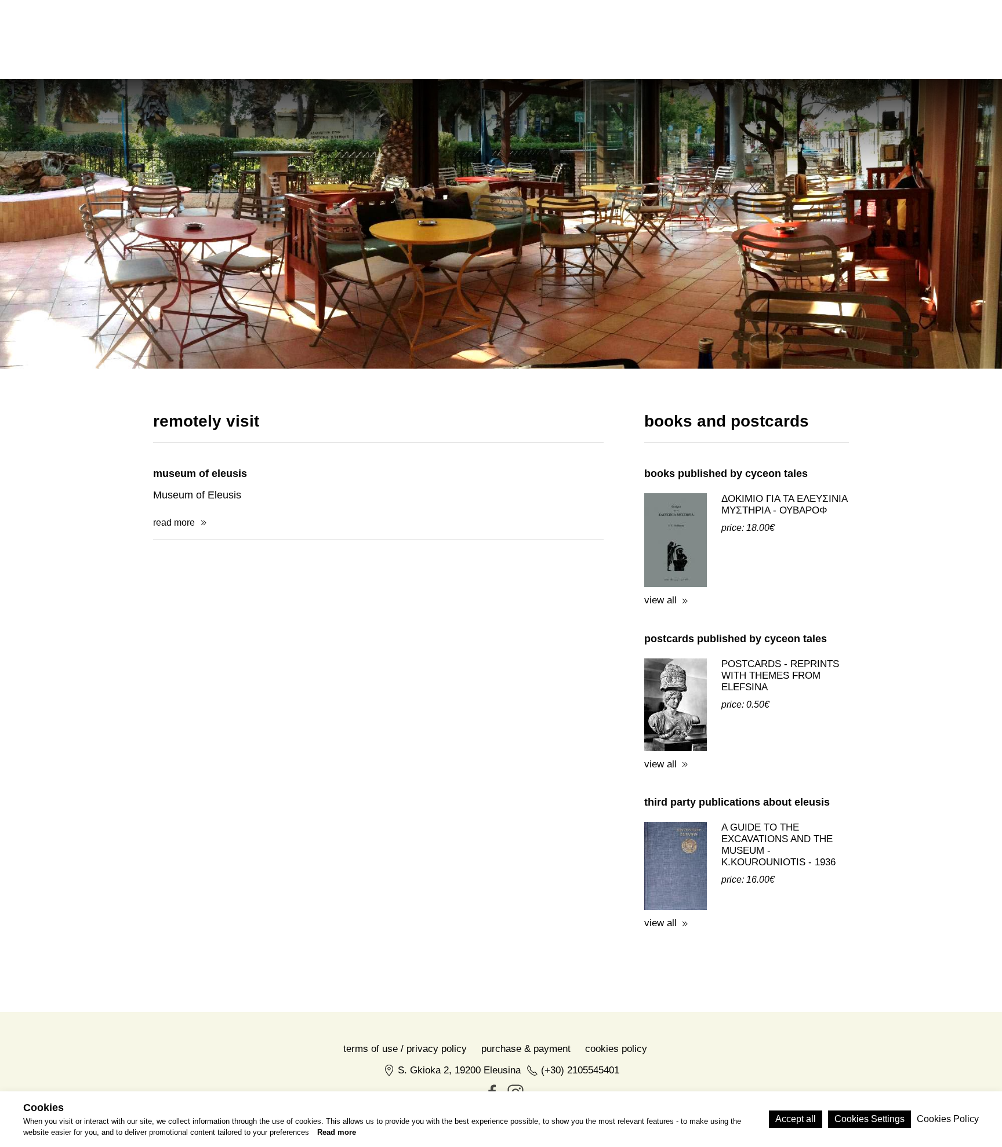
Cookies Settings (869, 1119)
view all (660, 600)
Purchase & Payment (526, 1048)
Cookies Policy (616, 1048)
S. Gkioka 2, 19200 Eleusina (459, 1070)
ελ (761, 39)
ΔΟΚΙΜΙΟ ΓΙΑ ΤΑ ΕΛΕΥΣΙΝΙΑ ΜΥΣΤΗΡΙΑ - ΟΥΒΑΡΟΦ (784, 504)
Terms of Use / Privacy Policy (405, 1048)
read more (174, 522)
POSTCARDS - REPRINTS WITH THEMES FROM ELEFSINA (780, 675)
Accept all (795, 1119)
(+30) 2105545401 (580, 1070)
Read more (336, 1132)
